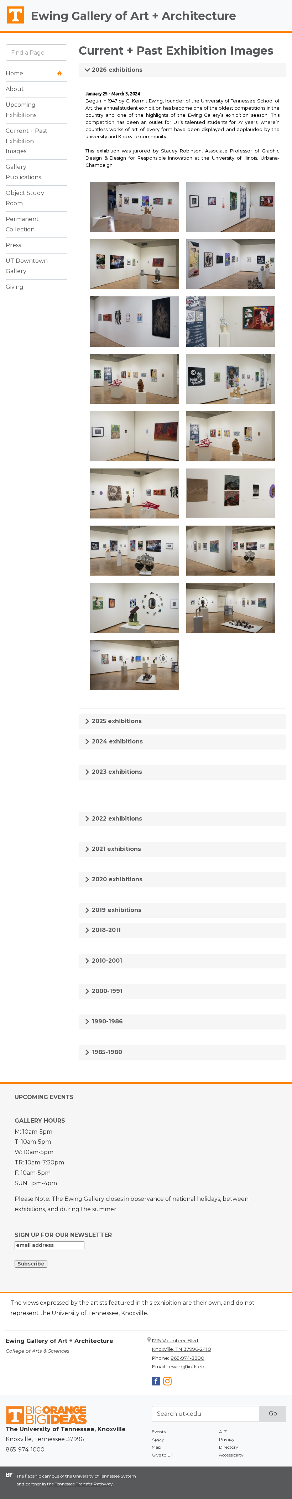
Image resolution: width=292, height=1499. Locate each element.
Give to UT (162, 1455)
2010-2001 (106, 960)
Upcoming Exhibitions (21, 110)
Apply (158, 1439)
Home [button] (14, 73)
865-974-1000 (25, 1449)
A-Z (223, 1431)
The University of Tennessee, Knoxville (12, 23)
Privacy (227, 1439)
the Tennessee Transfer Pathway (80, 1484)
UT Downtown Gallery (27, 266)
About (15, 89)
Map (156, 1447)
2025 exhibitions (116, 721)
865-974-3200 (187, 1358)
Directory (228, 1447)
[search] (36, 52)
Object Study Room (25, 198)
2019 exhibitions (115, 910)
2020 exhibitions (116, 879)
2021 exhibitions (115, 849)
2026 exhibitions (116, 69)
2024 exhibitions (116, 741)
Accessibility (231, 1455)
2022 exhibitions (116, 818)
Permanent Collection (22, 224)
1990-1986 (106, 1021)
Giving (15, 287)
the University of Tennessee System (100, 1476)
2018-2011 (105, 930)
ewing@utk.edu (188, 1366)
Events (159, 1431)
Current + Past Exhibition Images (26, 141)
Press (13, 245)
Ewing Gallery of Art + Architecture (133, 16)
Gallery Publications (23, 172)
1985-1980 (106, 1052)
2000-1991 (106, 991)
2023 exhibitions (116, 771)
